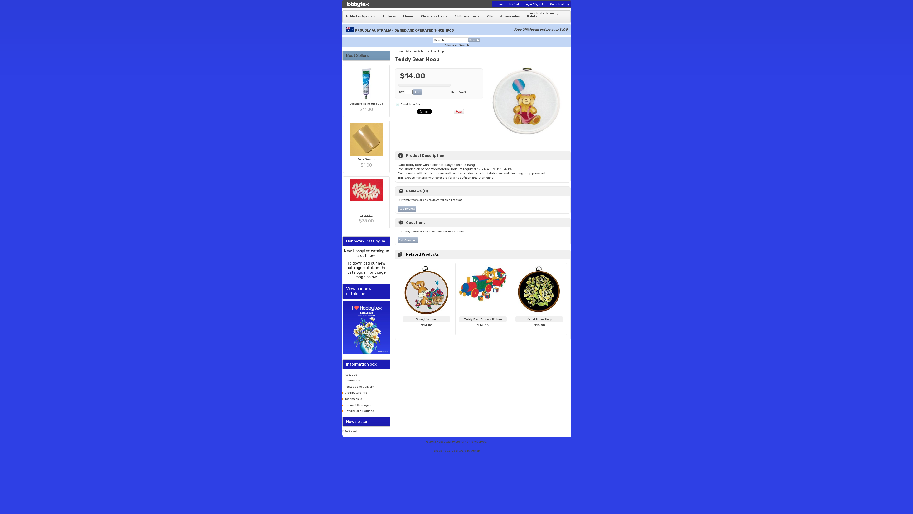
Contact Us (352, 380)
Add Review (407, 208)
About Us (351, 374)
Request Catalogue (358, 405)
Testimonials (353, 398)
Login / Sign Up (534, 4)
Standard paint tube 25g (366, 103)
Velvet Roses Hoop (539, 319)
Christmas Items (434, 16)
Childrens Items (467, 16)
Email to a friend (412, 104)
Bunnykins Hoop (426, 319)
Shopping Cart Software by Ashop (456, 450)
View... (427, 331)
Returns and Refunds (359, 411)
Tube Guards (366, 159)
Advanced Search (456, 45)
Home (500, 4)
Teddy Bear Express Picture (483, 319)
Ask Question (408, 240)
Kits (490, 16)
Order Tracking (559, 4)
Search (474, 40)
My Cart (514, 4)
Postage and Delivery (359, 386)
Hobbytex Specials (360, 16)
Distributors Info (356, 392)
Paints (532, 16)
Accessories (510, 16)
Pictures (389, 16)
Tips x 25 (366, 215)
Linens (408, 16)
